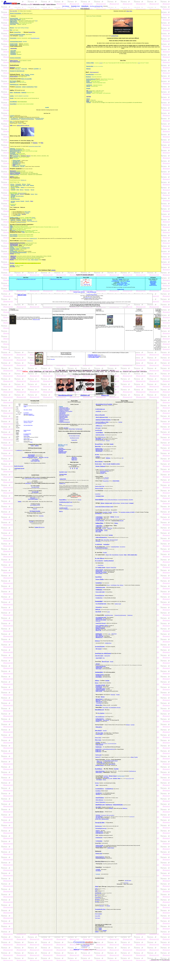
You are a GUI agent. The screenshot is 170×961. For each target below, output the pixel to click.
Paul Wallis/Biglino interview (114, 707)
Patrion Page (72, 429)
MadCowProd (99, 691)
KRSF (14, 165)
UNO (125, 284)
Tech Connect (97, 918)
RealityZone (129, 615)
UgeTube (132, 724)
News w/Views (106, 539)
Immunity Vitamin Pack (111, 567)
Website (107, 554)
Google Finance (153, 282)
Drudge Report (61, 449)
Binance (125, 282)
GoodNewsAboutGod (109, 560)
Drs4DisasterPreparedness (102, 547)
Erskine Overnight (27, 430)
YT (122, 458)
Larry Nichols (35, 459)
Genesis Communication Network (29, 457)
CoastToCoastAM (63, 508)
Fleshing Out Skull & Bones (94, 356)
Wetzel (31, 201)
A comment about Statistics (91, 294)
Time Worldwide (14, 245)
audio (104, 440)
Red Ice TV (98, 757)
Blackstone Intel (99, 449)
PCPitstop (13, 257)
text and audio (35, 491)
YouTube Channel (124, 503)
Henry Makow (99, 635)
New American (101, 713)
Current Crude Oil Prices (79, 292)
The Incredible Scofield (93, 357)
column (53, 270)
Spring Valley (105, 478)
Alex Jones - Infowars (28, 409)
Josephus (105, 930)
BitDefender (13, 256)
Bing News (74, 457)
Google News (74, 458)
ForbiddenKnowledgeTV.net (65, 502)
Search (119, 603)
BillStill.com (125, 808)
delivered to (103, 763)
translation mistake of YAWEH (128, 512)
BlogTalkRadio (122, 546)
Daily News (114, 633)
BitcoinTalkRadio (120, 284)
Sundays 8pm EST (112, 764)
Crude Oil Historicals (91, 292)
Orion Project (100, 565)
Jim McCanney (128, 880)
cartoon (108, 611)
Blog (118, 585)
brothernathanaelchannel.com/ (108, 749)
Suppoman (125, 285)
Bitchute (102, 503)
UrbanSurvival (99, 837)
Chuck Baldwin (99, 499)
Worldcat (12, 263)
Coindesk (120, 279)
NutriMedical (99, 720)
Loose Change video (35, 460)
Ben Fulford (98, 438)
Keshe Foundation (98, 913)
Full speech (32, 497)
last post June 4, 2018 (130, 778)
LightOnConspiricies (100, 689)
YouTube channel (104, 743)
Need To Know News (64, 414)
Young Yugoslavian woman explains (32, 478)
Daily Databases (65, 6)
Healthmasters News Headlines (65, 411)
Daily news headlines (110, 815)
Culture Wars (99, 523)
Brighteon (126, 499)
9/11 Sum (117, 516)
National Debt (63, 479)
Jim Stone (66, 427)
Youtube (105, 730)
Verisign (12, 253)
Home (102, 539)
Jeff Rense (26, 422)
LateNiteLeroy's (19, 450)
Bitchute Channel (113, 776)
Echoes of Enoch (99, 569)
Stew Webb (98, 807)
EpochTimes (98, 577)
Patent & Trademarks (15, 173)
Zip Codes (12, 266)
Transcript (35, 508)
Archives (30, 422)
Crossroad (98, 519)
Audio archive (107, 655)
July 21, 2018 (109, 778)
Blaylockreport (99, 451)
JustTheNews (62, 412)
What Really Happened (28, 414)
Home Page (109, 528)
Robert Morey (99, 772)
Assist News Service (100, 434)
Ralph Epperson (99, 744)
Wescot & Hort (36, 319)
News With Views (63, 416)
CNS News (60, 448)
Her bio (79, 499)
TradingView (153, 284)
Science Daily (97, 915)
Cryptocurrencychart (115, 281)
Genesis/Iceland (124, 283)
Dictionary (12, 67)
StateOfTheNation (63, 417)
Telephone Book (14, 244)
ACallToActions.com (100, 409)
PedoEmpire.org (132, 771)
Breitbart (98, 456)
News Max (60, 450)
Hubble (96, 888)
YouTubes (108, 440)
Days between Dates (15, 61)
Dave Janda (98, 531)
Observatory (101, 905)
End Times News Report (101, 572)
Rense (60, 504)
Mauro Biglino (105, 707)
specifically (102, 473)
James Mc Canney (99, 655)
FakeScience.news (63, 407)
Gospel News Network (64, 408)
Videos (116, 523)
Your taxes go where (113, 539)
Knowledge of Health (100, 685)
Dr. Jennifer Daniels (27, 433)
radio (109, 633)
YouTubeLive (98, 513)
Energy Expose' (14, 76)
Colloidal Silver (108, 643)
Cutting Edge (99, 526)
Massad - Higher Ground (28, 421)
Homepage (113, 694)
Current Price (31, 32)
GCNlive (25, 406)
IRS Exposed (99, 648)
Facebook (105, 512)
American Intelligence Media (102, 422)
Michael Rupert (99, 699)
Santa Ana (107, 477)
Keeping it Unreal (100, 674)
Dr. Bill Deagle (98, 544)
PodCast (121, 585)
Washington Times (62, 451)
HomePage (105, 776)
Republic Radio (31, 415)
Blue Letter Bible (13, 11)
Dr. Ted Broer (26, 434)
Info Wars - (43, 457)
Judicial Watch (99, 667)
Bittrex (122, 282)
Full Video (41, 515)
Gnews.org (98, 621)
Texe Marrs (98, 817)
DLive (108, 585)
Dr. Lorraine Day (99, 560)
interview (42, 527)
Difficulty (119, 283)
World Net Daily (62, 452)
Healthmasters (103, 815)
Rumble (110, 512)
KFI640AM (67, 509)
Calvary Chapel (26, 436)
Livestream (120, 499)
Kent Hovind (98, 675)
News (98, 760)
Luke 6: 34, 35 (88, 297)
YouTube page (78, 429)
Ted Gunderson (99, 816)
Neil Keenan (99, 761)
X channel (131, 503)
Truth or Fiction (99, 831)
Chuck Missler (31, 456)
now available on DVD (35, 505)
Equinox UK (37, 527)
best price (53, 359)
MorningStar (153, 283)
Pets (42, 143)
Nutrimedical (106, 544)
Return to (76, 949)
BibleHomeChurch (105, 819)
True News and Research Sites (96, 6)
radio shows (126, 882)
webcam (108, 905)
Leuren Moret (98, 702)
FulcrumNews (99, 607)
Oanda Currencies (153, 285)
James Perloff (99, 658)
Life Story (115, 512)
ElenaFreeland (99, 570)
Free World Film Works (101, 603)
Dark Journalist (99, 530)
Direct (31, 442)
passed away (103, 437)
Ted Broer (98, 815)
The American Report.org (100, 423)
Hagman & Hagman (64, 410)
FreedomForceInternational (120, 615)
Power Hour (26, 405)
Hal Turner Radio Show (28, 425)
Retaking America (100, 765)
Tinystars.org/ (131, 816)
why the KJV (28, 483)
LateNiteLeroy (99, 686)
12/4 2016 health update (112, 743)
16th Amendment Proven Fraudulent (104, 404)
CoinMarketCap (115, 280)
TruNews (61, 420)
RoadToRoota (98, 768)
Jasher (100, 929)
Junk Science (99, 668)
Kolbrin (97, 931)
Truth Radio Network (19, 468)
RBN (110, 554)
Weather (12, 259)
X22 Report (98, 870)
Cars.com (22, 194)
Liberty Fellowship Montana (111, 499)
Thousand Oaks (106, 480)
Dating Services (14, 60)
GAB (112, 585)
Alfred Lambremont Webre (102, 417)
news (129, 284)
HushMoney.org (62, 483)
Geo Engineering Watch (101, 617)
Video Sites (129, 11)
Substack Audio (108, 503)
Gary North (98, 611)
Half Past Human (116, 503)
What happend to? (94, 72)
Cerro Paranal (98, 897)
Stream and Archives (69, 505)
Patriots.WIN (74, 440)
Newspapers (13, 170)
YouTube (120, 422)
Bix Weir (120, 285)
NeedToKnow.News (109, 615)
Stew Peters (62, 418)
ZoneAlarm (13, 258)
